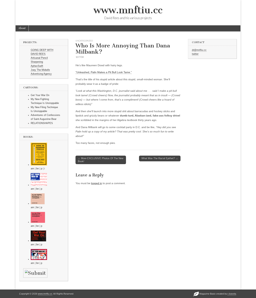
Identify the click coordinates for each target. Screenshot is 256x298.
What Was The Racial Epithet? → (159, 158)
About (22, 28)
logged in (96, 183)
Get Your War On (40, 95)
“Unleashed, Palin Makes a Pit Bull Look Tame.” (104, 72)
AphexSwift (37, 66)
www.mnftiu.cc (128, 10)
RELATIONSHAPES (42, 123)
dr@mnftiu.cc (199, 50)
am (32, 168)
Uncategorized (84, 40)
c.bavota (232, 294)
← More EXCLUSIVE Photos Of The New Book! (100, 160)
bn (37, 168)
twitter (195, 54)
